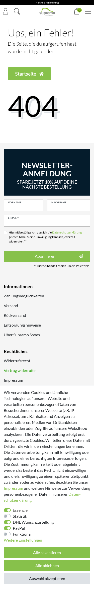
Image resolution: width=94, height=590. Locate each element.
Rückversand (15, 315)
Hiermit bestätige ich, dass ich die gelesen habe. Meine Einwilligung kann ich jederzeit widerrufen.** (45, 237)
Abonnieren (45, 256)
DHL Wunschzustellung (33, 522)
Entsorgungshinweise (22, 325)
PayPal (19, 528)
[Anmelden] (5, 11)
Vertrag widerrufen (20, 370)
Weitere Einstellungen (23, 540)
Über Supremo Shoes (22, 334)
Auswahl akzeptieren (47, 578)
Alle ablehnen (47, 565)
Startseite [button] (26, 74)
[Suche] (17, 11)
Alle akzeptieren (47, 552)
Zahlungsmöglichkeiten (24, 295)
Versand (11, 305)
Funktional (22, 534)
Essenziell (21, 510)
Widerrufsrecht (17, 360)
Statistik (20, 516)
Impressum (13, 380)
